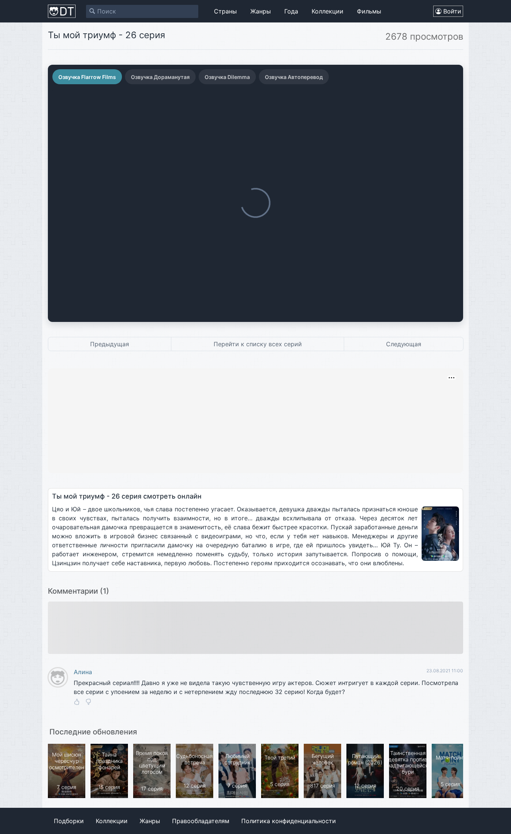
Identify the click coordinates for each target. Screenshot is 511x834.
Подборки (69, 821)
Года (291, 11)
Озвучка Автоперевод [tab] (294, 77)
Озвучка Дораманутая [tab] (160, 77)
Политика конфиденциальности (288, 821)
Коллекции (327, 11)
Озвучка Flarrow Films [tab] (87, 77)
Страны (225, 11)
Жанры (260, 11)
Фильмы (369, 11)
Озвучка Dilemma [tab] (227, 77)
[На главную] (62, 11)
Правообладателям (200, 821)
